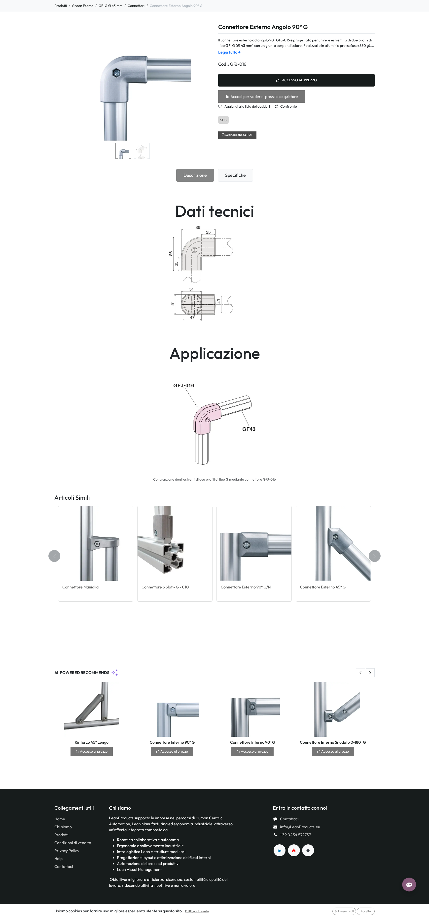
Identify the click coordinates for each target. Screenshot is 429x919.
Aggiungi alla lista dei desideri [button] (247, 106)
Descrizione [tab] (195, 175)
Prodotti (60, 5)
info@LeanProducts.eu (300, 826)
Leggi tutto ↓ (229, 52)
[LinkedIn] (280, 850)
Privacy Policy (66, 850)
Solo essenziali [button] (344, 911)
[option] (214, 556)
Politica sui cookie (197, 911)
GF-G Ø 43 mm (110, 5)
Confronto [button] (288, 106)
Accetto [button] (366, 911)
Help (58, 858)
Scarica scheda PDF (238, 135)
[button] (62, 82)
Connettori (136, 5)
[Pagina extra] (308, 850)
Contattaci (63, 866)
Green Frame (82, 5)
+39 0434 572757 (295, 834)
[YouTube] (294, 850)
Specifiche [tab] (235, 175)
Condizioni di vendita (72, 842)
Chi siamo (63, 826)
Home (59, 818)
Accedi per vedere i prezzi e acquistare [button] (264, 96)
